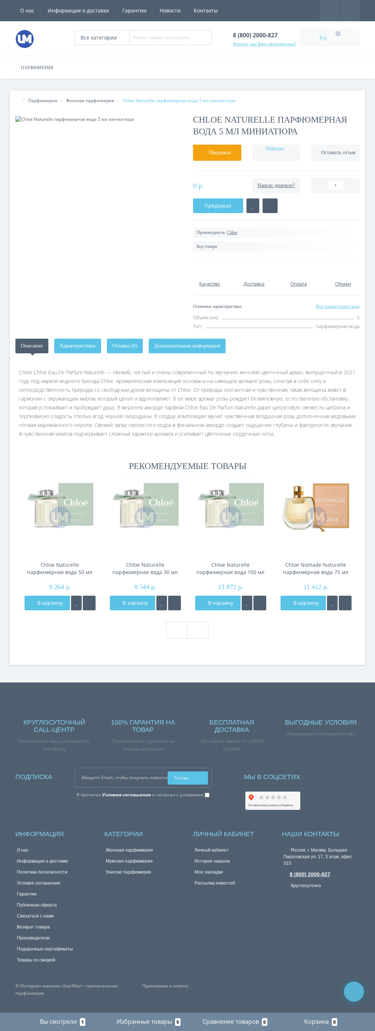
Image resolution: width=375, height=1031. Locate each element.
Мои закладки (208, 872)
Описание (32, 346)
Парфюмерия (37, 67)
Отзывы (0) (124, 346)
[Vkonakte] (315, 775)
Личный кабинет (211, 850)
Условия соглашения (38, 883)
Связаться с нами (35, 916)
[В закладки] (76, 603)
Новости (170, 10)
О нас (27, 10)
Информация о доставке (78, 10)
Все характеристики (338, 306)
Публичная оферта (37, 905)
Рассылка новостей (214, 883)
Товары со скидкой (36, 960)
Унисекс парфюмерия (128, 872)
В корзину (49, 602)
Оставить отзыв (338, 152)
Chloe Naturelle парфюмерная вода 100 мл (230, 568)
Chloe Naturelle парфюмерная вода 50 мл (59, 568)
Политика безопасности (42, 872)
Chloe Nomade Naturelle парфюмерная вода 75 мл (315, 568)
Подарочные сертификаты (45, 949)
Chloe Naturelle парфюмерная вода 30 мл (145, 568)
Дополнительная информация (187, 346)
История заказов (212, 861)
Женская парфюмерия (129, 850)
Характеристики (78, 346)
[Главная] (17, 100)
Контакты (206, 10)
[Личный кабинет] (350, 10)
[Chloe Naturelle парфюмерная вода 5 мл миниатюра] (98, 119)
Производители (33, 938)
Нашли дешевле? (276, 185)
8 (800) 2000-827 (310, 874)
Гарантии (134, 10)
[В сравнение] (89, 603)
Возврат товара (33, 927)
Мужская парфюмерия (129, 861)
